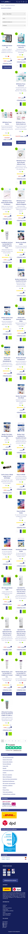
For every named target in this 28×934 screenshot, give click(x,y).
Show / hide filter (7, 13)
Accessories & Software (6, 8)
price (4, 18)
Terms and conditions (8, 792)
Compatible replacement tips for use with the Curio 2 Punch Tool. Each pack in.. (21, 597)
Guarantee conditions (7, 785)
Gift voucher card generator (9, 783)
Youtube (5, 926)
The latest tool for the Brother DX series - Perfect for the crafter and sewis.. (7, 365)
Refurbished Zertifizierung (8, 781)
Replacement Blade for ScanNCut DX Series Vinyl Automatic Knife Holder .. (21, 441)
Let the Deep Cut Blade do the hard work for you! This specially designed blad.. (21, 478)
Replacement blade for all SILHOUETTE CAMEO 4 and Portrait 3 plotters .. (7, 251)
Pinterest (5, 924)
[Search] (17, 1)
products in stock (7, 22)
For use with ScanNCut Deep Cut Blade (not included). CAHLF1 (21, 516)
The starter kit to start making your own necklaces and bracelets (21, 51)
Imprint (4, 912)
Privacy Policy (6, 790)
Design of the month (7, 759)
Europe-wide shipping (7, 761)
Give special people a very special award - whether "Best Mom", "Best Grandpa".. (21, 89)
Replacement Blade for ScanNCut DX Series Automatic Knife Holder (21, 284)
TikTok (4, 927)
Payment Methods (7, 764)
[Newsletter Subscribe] (14, 804)
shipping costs (7, 63)
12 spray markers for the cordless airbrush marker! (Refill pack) (7, 593)
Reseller (4, 768)
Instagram (5, 921)
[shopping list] (21, 1)
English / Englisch (6, 859)
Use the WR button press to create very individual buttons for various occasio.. (21, 128)
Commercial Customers (8, 770)
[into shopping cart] (24, 65)
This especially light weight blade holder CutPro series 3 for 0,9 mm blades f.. (7, 482)
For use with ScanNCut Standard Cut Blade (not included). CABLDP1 (7, 553)
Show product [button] (7, 67)
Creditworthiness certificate (9, 794)
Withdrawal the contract (10, 880)
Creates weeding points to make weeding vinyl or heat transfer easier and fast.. (7, 719)
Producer (5, 25)
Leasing (4, 772)
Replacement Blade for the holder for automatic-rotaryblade (21, 325)
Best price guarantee (7, 774)
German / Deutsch (6, 857)
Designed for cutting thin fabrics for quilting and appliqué (21, 401)
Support (4, 787)
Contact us (5, 905)
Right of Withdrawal (7, 777)
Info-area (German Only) (8, 757)
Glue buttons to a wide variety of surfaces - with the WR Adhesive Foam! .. (21, 168)
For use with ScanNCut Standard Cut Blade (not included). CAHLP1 (21, 555)
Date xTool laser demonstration (10, 779)
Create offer (5, 766)
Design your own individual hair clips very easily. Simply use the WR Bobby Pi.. (7, 208)
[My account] (19, 2)
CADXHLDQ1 (7, 439)
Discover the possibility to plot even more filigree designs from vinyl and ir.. (7, 323)
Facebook (5, 923)
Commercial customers (7, 907)
